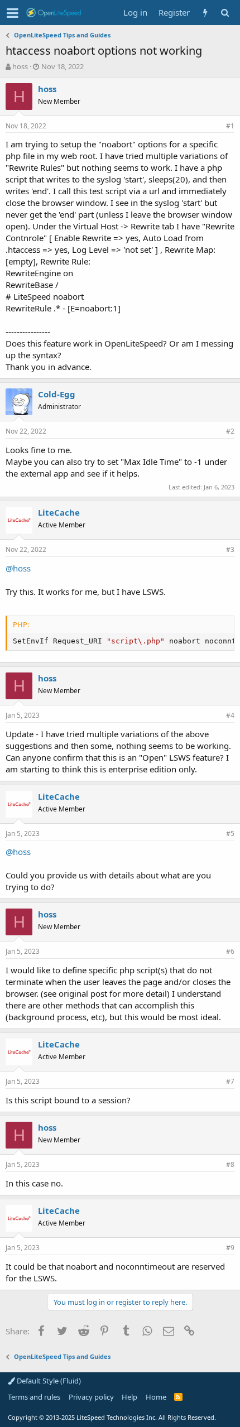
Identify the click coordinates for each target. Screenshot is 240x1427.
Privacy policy (91, 1397)
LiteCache (59, 512)
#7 (230, 1081)
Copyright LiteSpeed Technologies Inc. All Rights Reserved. (112, 1417)
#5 (230, 833)
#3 (230, 549)
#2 (230, 431)
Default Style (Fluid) (48, 1381)
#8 (230, 1164)
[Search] (224, 12)
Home (156, 1397)
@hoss (18, 568)
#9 (230, 1247)
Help (129, 1397)
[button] (12, 13)
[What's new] (205, 12)
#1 (230, 126)
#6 (230, 951)
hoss (20, 66)
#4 (230, 715)
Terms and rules (34, 1397)
